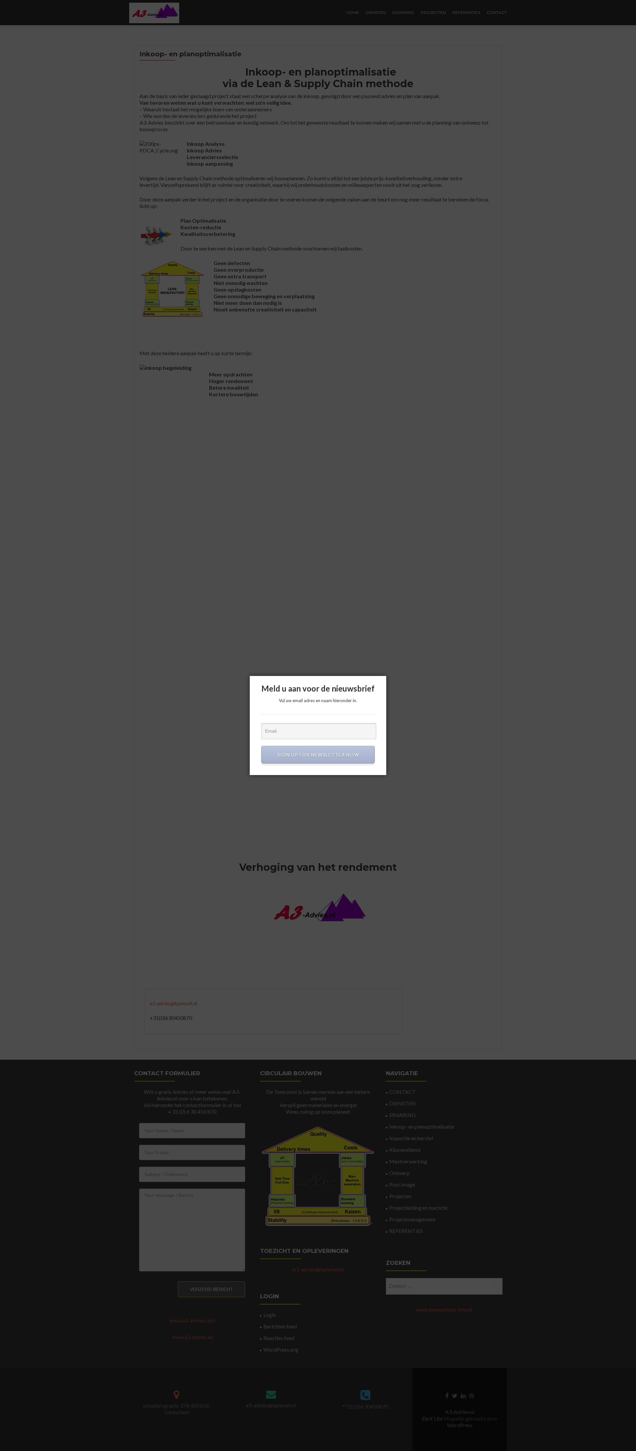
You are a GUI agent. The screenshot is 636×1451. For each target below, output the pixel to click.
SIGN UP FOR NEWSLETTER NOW (318, 754)
